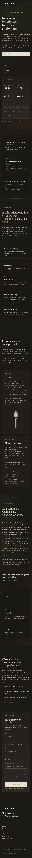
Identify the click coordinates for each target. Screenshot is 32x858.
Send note (16, 784)
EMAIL (6, 748)
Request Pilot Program (11, 54)
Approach (4, 826)
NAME (6, 733)
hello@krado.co (6, 836)
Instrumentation (6, 824)
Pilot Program (5, 828)
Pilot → (26, 3)
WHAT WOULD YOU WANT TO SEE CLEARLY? (15, 770)
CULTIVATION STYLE (10, 763)
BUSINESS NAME (9, 740)
